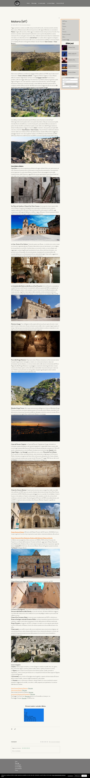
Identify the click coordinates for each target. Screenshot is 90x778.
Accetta (84, 775)
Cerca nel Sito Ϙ (18, 768)
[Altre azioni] (59, 18)
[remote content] (35, 715)
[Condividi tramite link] (15, 729)
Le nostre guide (18, 765)
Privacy (16, 770)
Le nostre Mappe (18, 766)
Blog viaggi (17, 763)
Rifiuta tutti (77, 775)
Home (16, 761)
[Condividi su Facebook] (11, 729)
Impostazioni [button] (70, 775)
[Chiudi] (88, 776)
